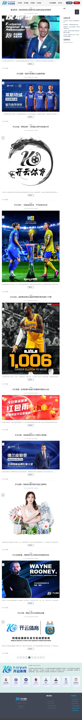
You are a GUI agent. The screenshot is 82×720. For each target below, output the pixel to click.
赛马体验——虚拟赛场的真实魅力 (70, 24)
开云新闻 (45, 2)
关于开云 (60, 2)
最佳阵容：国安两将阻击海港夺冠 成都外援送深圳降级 (31, 10)
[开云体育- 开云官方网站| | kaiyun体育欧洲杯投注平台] (8, 2)
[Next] (44, 657)
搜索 (64, 8)
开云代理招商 (53, 2)
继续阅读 (31, 63)
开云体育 (50, 699)
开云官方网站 (75, 710)
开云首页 (20, 2)
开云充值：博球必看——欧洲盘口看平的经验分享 (31, 127)
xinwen (36, 13)
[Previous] (18, 657)
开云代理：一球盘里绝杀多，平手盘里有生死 (30, 205)
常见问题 (26, 2)
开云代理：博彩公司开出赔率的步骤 (30, 613)
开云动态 (39, 2)
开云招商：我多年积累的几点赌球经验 (31, 74)
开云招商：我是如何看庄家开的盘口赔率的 (31, 484)
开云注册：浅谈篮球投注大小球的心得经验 (31, 435)
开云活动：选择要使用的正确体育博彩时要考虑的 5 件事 (31, 297)
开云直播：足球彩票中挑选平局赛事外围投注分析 (30, 389)
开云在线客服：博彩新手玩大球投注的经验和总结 (30, 555)
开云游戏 (32, 2)
